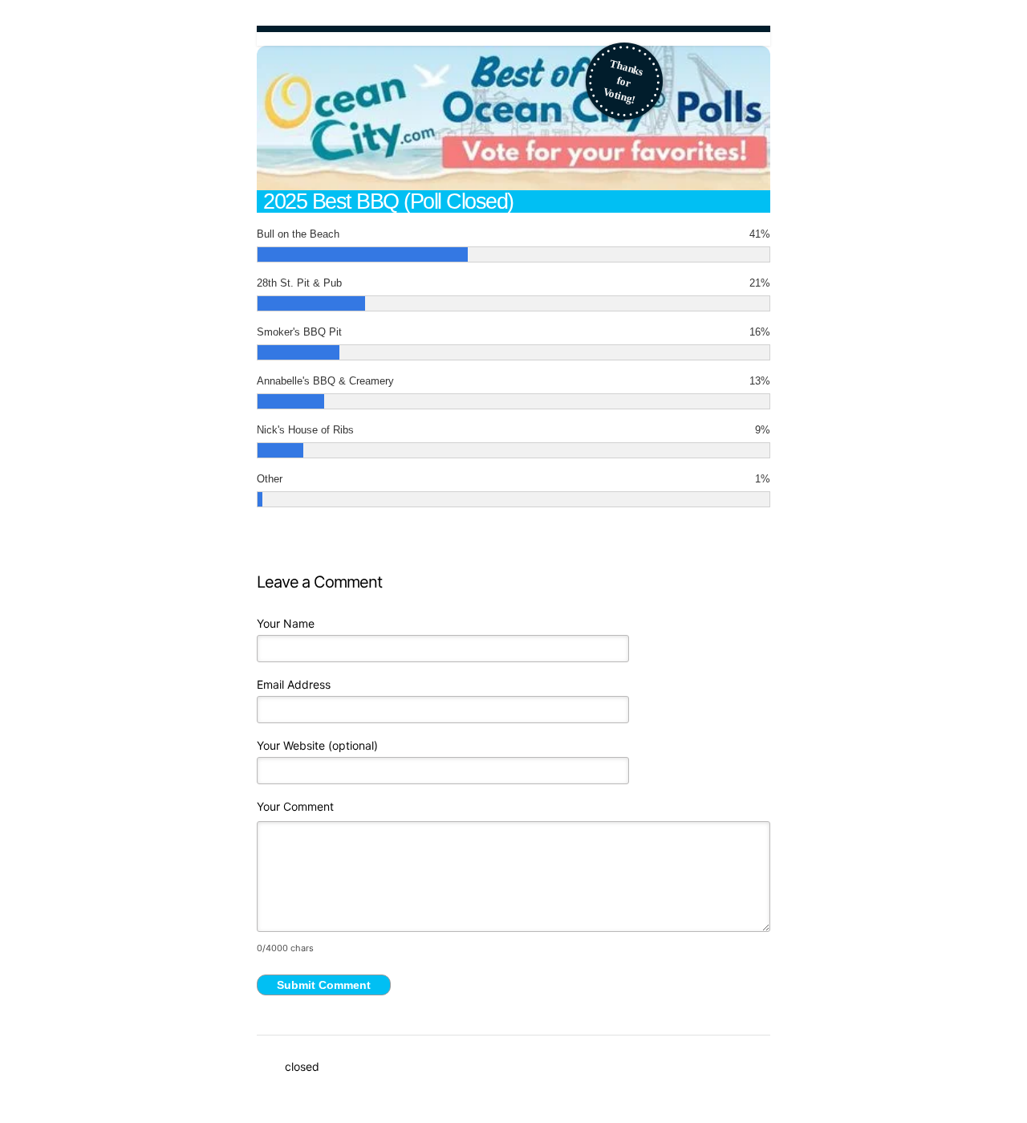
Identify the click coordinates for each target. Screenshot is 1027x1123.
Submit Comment (324, 985)
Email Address (294, 684)
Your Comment (295, 806)
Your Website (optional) (317, 745)
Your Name (286, 623)
